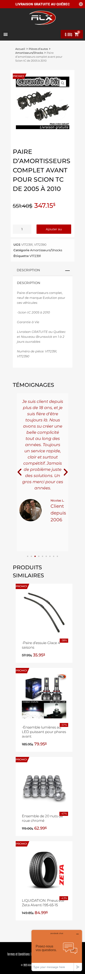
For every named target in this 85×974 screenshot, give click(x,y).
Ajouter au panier (54, 230)
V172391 (35, 256)
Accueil (20, 48)
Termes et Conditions (18, 954)
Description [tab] (28, 270)
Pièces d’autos (38, 48)
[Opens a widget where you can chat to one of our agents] (57, 950)
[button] (5, 34)
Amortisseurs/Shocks (29, 52)
